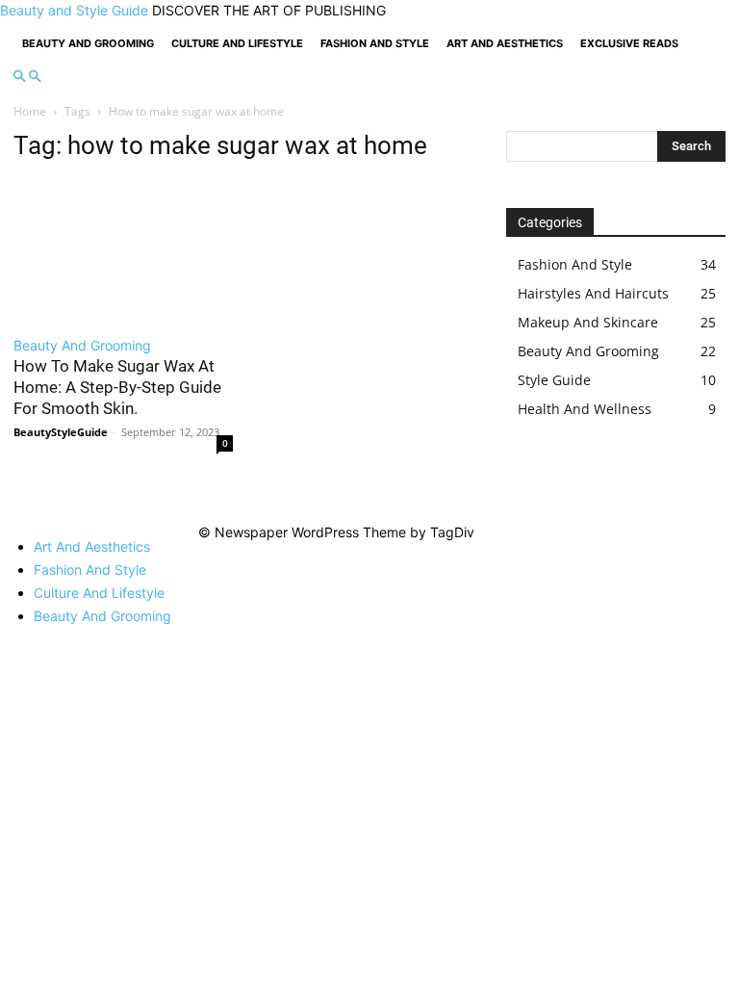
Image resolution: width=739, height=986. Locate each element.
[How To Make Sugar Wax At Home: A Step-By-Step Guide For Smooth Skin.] (123, 251)
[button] (19, 76)
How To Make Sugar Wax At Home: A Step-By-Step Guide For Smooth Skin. (117, 387)
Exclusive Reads (629, 43)
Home (29, 111)
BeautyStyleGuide (60, 432)
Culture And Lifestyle (237, 43)
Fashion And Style (374, 43)
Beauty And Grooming (88, 43)
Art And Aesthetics (504, 43)
